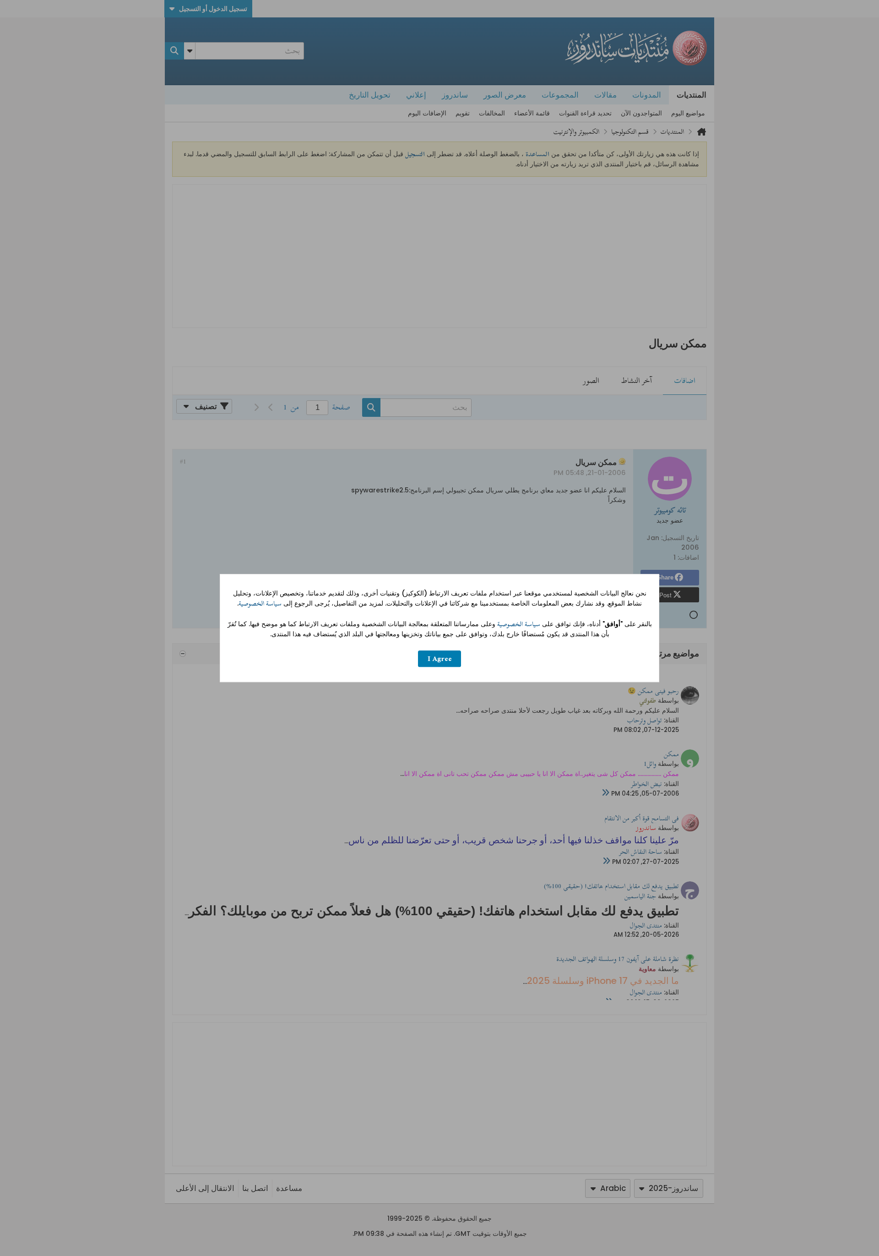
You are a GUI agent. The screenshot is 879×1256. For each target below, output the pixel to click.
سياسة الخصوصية (260, 603)
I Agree (440, 659)
